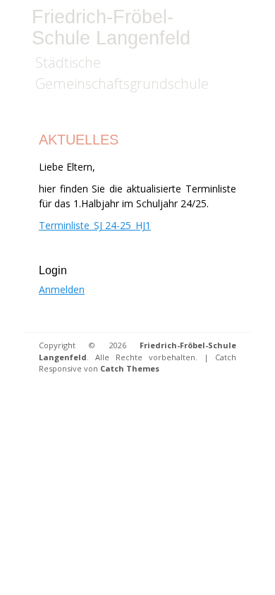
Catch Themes (129, 368)
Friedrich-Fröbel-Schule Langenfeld (111, 27)
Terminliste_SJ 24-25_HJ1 (95, 225)
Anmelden (62, 289)
